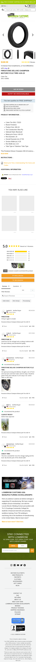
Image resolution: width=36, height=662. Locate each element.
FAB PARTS (17, 577)
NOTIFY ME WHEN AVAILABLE (18, 94)
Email (13, 546)
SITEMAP (17, 614)
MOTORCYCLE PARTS (17, 573)
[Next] (32, 35)
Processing (26, 301)
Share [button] (5, 326)
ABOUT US (17, 599)
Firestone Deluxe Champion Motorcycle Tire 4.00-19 (15, 322)
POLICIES (17, 612)
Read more (4, 153)
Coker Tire (4, 76)
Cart (32, 6)
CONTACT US (17, 593)
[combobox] (20, 9)
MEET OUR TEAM (17, 601)
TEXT (22, 546)
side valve (6, 301)
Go (32, 550)
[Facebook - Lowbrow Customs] (15, 565)
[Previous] (3, 35)
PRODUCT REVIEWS (17, 608)
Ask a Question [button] (18, 280)
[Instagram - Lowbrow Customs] (11, 565)
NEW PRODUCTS (17, 575)
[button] (30, 326)
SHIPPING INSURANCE (18, 610)
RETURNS (17, 597)
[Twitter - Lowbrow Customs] (21, 565)
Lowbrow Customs (19, 634)
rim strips (16, 301)
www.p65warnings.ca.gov (27, 174)
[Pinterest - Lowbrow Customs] (25, 565)
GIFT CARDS (18, 583)
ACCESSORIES (17, 581)
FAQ (17, 595)
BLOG (17, 585)
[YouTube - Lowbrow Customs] (18, 565)
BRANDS (17, 606)
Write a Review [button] (18, 275)
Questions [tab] (16, 286)
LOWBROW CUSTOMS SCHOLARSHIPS (18, 603)
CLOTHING (17, 579)
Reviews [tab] (4, 286)
